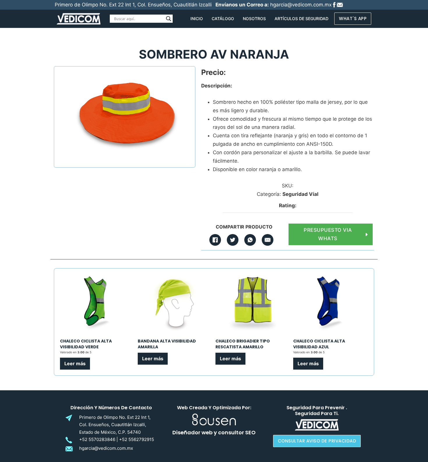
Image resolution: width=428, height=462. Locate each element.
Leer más (75, 363)
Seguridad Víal (300, 194)
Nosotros (254, 18)
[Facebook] (215, 240)
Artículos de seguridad (301, 18)
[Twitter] (232, 240)
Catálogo (223, 18)
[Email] (267, 240)
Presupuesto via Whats (328, 234)
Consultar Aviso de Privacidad (317, 441)
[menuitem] (196, 18)
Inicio (196, 18)
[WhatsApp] (250, 240)
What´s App (353, 18)
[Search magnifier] (169, 19)
